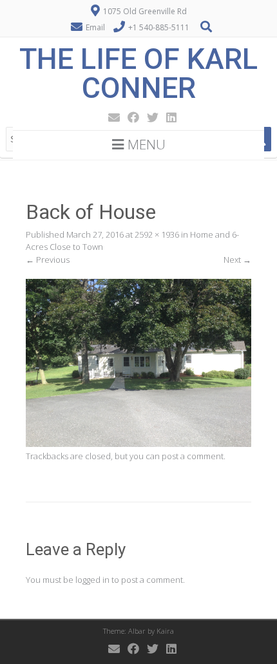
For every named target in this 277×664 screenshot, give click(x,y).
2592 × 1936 (157, 234)
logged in (92, 579)
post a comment (193, 456)
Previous (48, 259)
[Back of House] (138, 444)
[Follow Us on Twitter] (148, 117)
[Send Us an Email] (110, 117)
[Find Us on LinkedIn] (167, 117)
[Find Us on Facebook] (129, 117)
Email (95, 27)
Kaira (165, 631)
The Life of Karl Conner (138, 73)
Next (237, 259)
